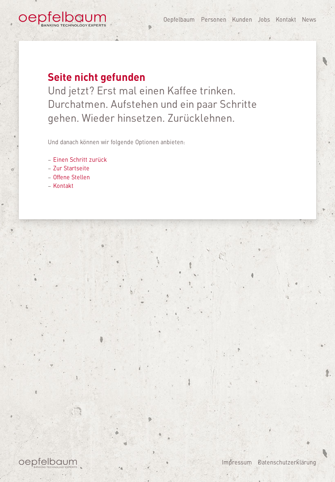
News (309, 19)
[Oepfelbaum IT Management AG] (62, 25)
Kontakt (286, 19)
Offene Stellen (71, 177)
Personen (213, 19)
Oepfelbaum (179, 19)
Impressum (237, 462)
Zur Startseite (71, 168)
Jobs (264, 19)
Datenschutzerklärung (287, 462)
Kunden (242, 19)
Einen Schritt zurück (80, 159)
